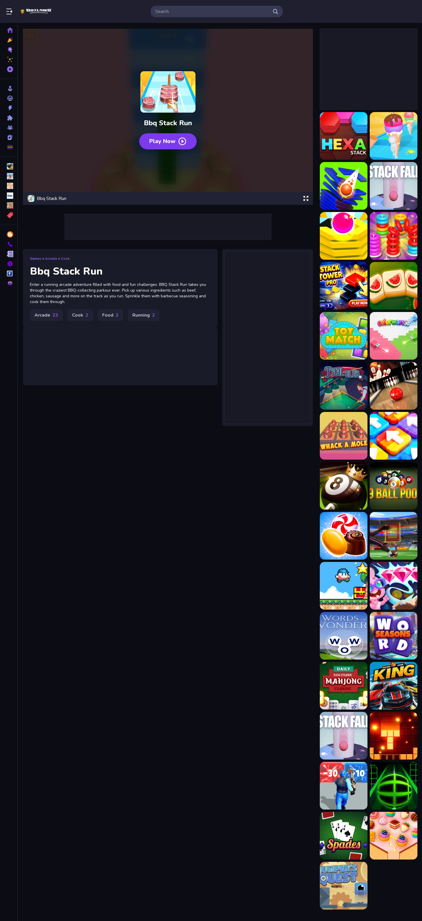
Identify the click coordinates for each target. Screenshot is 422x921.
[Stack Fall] (393, 186)
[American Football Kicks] (393, 536)
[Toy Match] (343, 336)
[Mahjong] (9, 205)
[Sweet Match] (393, 836)
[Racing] (9, 98)
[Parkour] (9, 176)
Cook (65, 258)
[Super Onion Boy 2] (343, 586)
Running (143, 315)
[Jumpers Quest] (343, 886)
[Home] (9, 30)
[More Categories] (9, 147)
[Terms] (9, 254)
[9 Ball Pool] (393, 486)
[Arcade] (9, 88)
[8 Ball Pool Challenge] (343, 486)
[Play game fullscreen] (305, 198)
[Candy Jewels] (343, 536)
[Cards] (9, 137)
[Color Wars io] (393, 336)
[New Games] (9, 40)
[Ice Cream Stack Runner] (393, 136)
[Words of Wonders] (343, 636)
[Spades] (343, 836)
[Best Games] (9, 50)
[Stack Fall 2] (343, 236)
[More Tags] (9, 215)
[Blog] (9, 234)
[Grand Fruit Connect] (393, 286)
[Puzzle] (9, 118)
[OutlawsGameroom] (9, 273)
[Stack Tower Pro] (343, 286)
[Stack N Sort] (393, 236)
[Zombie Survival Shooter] (343, 786)
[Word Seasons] (393, 636)
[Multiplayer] (9, 127)
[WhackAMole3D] (343, 436)
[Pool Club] (343, 386)
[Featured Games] (9, 59)
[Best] (9, 196)
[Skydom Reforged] (393, 586)
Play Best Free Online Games (37, 11)
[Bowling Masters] (393, 386)
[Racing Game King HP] (393, 686)
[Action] (9, 108)
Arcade (51, 258)
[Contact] (9, 244)
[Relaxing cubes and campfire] (393, 736)
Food (110, 315)
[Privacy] (9, 283)
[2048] (9, 186)
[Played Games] (9, 69)
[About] (9, 264)
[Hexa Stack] (343, 136)
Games (35, 258)
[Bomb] (9, 166)
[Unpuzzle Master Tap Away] (393, 436)
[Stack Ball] (343, 186)
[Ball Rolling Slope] (393, 786)
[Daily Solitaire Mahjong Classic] (343, 686)
